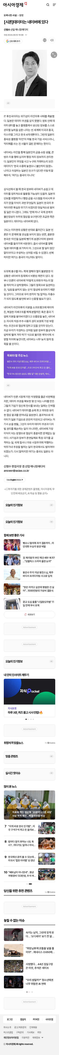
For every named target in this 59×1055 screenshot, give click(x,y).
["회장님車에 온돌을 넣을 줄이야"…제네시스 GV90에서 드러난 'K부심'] (13, 956)
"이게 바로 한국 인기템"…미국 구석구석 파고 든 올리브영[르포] (29, 367)
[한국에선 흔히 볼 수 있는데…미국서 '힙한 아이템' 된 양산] (46, 864)
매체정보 (36, 1037)
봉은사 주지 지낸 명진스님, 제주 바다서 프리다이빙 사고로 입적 (29, 361)
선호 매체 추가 (14, 41)
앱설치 (23, 1019)
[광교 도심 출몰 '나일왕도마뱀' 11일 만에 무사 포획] (12, 609)
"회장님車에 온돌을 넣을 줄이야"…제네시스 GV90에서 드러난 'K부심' (40, 950)
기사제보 (30, 1032)
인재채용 (33, 1027)
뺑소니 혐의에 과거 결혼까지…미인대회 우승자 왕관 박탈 (38, 545)
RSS (39, 1032)
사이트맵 (49, 1019)
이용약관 (25, 1037)
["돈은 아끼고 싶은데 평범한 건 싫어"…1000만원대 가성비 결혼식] (12, 594)
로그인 (10, 1019)
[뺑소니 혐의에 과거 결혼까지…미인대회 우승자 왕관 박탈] (12, 550)
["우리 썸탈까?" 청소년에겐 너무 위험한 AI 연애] (13, 987)
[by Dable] (50, 892)
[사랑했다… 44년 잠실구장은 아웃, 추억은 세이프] (13, 972)
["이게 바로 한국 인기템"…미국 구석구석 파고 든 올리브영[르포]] (46, 833)
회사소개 (7, 1027)
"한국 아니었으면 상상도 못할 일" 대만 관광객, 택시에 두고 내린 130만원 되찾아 (29, 374)
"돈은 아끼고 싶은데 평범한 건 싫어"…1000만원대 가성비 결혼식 (38, 589)
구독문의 (20, 1032)
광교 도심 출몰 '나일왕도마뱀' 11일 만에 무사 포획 (38, 603)
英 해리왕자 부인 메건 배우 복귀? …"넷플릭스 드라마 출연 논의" (39, 559)
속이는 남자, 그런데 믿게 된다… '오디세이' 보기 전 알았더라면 (40, 934)
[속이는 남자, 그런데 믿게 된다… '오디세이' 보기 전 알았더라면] (13, 940)
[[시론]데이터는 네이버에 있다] (29, 73)
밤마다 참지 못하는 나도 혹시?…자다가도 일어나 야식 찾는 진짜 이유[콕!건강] (21, 845)
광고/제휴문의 (20, 1027)
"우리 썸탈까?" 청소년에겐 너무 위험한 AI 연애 (39, 981)
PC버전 (36, 1019)
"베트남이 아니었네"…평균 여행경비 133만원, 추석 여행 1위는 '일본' (22, 876)
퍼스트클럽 (8, 1032)
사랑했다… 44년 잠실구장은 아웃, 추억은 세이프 (39, 966)
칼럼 (21, 15)
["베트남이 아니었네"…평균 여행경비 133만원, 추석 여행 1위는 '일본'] (46, 879)
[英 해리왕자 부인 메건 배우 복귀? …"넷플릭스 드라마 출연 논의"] (12, 564)
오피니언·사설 (10, 15)
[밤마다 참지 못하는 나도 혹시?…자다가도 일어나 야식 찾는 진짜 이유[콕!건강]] (46, 849)
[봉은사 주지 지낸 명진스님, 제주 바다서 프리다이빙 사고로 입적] (12, 579)
